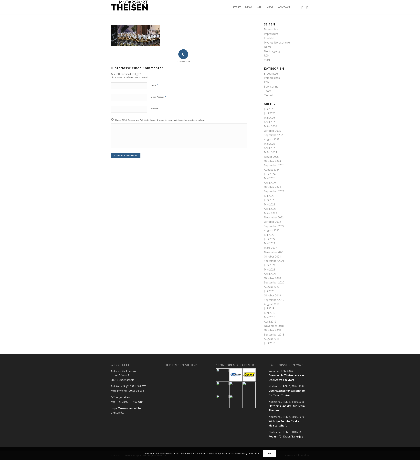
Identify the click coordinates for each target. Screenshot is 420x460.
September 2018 (274, 334)
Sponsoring (271, 86)
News (267, 47)
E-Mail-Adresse (158, 96)
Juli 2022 (269, 235)
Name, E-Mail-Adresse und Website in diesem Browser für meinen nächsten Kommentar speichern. (160, 120)
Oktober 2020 (272, 278)
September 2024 (274, 165)
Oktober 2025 (272, 131)
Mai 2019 (269, 317)
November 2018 (274, 326)
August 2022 (271, 230)
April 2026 (270, 122)
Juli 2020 (269, 291)
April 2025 (270, 148)
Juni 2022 (269, 239)
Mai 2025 (269, 144)
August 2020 (271, 287)
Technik (269, 95)
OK (269, 453)
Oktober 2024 (272, 161)
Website (154, 108)
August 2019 (271, 304)
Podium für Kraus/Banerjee (286, 436)
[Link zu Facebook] (301, 7)
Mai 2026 (269, 118)
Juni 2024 (269, 174)
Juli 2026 (269, 109)
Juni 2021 (269, 265)
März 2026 (270, 126)
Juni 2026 (269, 113)
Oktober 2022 (272, 222)
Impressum (271, 34)
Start (267, 60)
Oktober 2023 (272, 187)
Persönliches (272, 78)
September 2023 (274, 191)
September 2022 (274, 226)
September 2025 (274, 135)
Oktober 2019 (272, 295)
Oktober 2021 (272, 256)
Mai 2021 (269, 269)
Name (154, 85)
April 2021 (270, 274)
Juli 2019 (269, 308)
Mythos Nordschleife (277, 42)
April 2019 (270, 321)
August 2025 (271, 139)
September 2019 (274, 300)
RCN (266, 55)
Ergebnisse (271, 73)
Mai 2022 (269, 243)
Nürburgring (272, 51)
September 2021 (274, 261)
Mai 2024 (269, 178)
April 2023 (270, 209)
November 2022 (274, 217)
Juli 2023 (269, 196)
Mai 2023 (269, 204)
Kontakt (269, 38)
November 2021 (274, 252)
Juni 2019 (269, 313)
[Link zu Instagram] (306, 7)
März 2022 (270, 248)
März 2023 (270, 213)
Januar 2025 (271, 156)
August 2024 (271, 169)
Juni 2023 (269, 200)
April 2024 (270, 183)
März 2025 (270, 152)
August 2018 (271, 339)
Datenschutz (272, 29)
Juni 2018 (269, 343)
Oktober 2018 (272, 330)
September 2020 (274, 282)
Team (267, 91)
